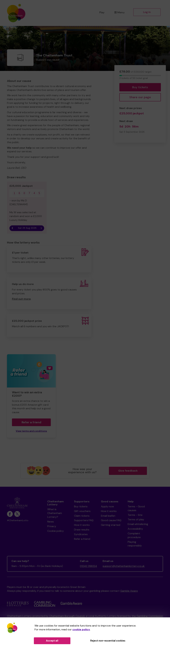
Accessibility (135, 528)
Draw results (81, 529)
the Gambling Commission (147, 616)
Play (101, 12)
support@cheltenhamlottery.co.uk (124, 566)
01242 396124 (88, 566)
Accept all (52, 640)
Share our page (140, 97)
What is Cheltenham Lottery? (54, 513)
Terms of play (136, 519)
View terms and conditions (31, 431)
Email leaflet (108, 516)
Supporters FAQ (83, 520)
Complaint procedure (134, 535)
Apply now (107, 506)
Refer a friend (82, 539)
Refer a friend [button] (31, 422)
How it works (82, 525)
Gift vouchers (82, 511)
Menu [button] (121, 12)
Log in (147, 12)
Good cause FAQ (111, 520)
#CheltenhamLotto (17, 520)
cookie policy (81, 629)
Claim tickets (81, 516)
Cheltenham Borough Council (67, 616)
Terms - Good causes (136, 508)
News (50, 521)
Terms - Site (135, 515)
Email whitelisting (138, 524)
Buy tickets (140, 87)
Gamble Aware (129, 591)
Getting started (110, 525)
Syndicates (81, 534)
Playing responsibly (135, 543)
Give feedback (128, 470)
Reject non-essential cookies (107, 640)
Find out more (21, 299)
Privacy (51, 526)
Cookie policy (55, 531)
